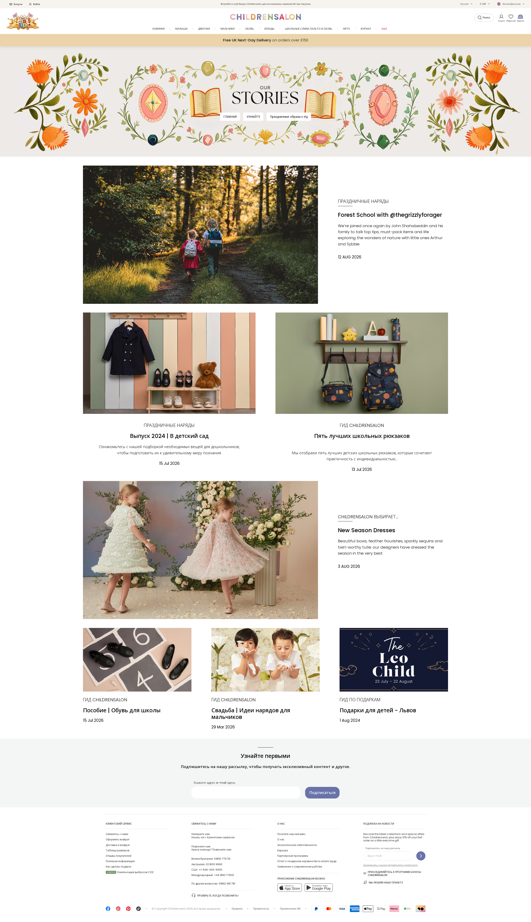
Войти (36, 4)
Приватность (261, 908)
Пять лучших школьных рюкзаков (362, 436)
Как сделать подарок (118, 866)
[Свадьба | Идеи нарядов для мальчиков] (265, 660)
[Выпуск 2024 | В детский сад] (169, 363)
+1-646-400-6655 (210, 869)
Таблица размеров (117, 850)
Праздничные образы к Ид (289, 117)
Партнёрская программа (292, 856)
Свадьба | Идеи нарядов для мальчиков (250, 713)
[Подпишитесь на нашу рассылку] (420, 855)
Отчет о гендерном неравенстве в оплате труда (306, 861)
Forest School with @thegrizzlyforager (390, 215)
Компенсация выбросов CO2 (129, 872)
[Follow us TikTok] (138, 910)
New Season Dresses (366, 530)
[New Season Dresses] (200, 550)
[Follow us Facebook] (108, 910)
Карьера (282, 850)
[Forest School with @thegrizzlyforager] (200, 235)
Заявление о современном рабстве (299, 866)
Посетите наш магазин (291, 834)
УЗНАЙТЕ (253, 117)
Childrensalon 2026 (180, 908)
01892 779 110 (222, 858)
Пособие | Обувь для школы (122, 710)
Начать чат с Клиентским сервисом (213, 835)
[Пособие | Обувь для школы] (137, 660)
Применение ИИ (290, 908)
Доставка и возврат (118, 845)
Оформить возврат (117, 839)
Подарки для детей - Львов (378, 710)
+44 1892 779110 (224, 875)
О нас (280, 839)
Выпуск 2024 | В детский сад (169, 436)
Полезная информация (120, 861)
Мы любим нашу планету (386, 882)
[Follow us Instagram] (118, 910)
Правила (237, 908)
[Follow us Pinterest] (128, 910)
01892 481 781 (227, 883)
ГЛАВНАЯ (230, 117)
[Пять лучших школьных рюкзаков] (361, 363)
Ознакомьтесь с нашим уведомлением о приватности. (390, 865)
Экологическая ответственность (297, 845)
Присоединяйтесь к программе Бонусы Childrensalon (394, 873)
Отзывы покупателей (118, 856)
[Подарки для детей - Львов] (394, 660)
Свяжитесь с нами (117, 834)
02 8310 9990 (214, 864)
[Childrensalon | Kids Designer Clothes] (23, 21)
